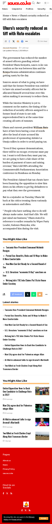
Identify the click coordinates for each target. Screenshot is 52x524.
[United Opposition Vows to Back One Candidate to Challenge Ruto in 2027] (42, 391)
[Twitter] (7, 494)
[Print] (22, 41)
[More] (26, 41)
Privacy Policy (9, 469)
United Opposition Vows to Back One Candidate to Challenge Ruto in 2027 (17, 391)
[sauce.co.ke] (19, 3)
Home (6, 15)
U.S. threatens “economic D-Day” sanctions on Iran (26, 330)
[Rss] (11, 494)
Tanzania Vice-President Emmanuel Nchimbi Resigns (27, 309)
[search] (33, 3)
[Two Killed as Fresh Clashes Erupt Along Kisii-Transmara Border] (42, 436)
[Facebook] (3, 494)
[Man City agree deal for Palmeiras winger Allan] (42, 408)
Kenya (6, 72)
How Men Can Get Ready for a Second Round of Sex (24, 265)
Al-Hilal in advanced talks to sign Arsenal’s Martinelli (27, 359)
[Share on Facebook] (9, 41)
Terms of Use (16, 520)
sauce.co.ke (8, 473)
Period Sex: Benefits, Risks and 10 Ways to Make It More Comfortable (25, 257)
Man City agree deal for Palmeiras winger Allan (24, 354)
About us (7, 461)
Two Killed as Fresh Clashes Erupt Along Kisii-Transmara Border (17, 435)
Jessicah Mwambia (10, 48)
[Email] (18, 41)
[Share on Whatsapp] (33, 294)
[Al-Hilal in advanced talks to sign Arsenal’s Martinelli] (42, 422)
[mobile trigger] (5, 3)
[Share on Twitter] (14, 41)
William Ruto (40, 127)
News (14, 15)
